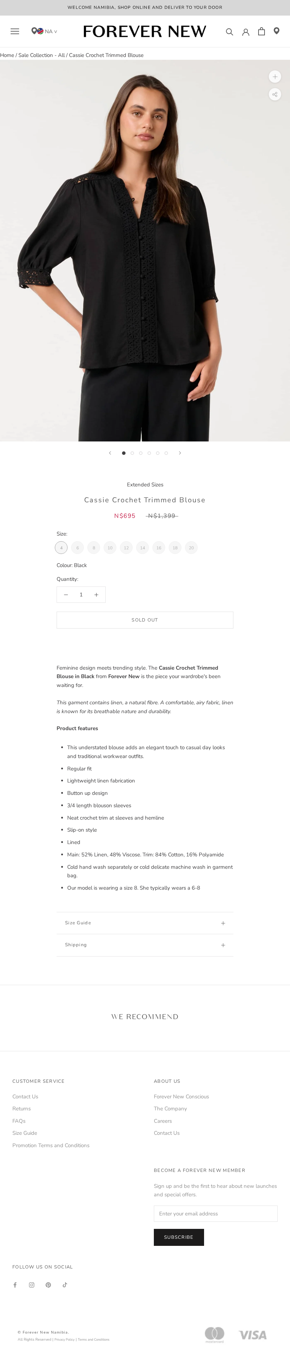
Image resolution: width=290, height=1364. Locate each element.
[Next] (180, 453)
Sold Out (145, 620)
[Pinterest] (48, 1284)
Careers (163, 1121)
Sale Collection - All (41, 55)
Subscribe (179, 1237)
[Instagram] (31, 1284)
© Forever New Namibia (43, 1332)
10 (110, 548)
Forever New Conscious (181, 1096)
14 (142, 548)
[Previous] (110, 453)
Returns (21, 1108)
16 (158, 548)
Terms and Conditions (94, 1339)
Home (7, 55)
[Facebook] (15, 1284)
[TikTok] (65, 1284)
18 (175, 548)
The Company (170, 1108)
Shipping (76, 945)
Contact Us (25, 1096)
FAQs (18, 1121)
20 (191, 548)
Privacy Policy (64, 1339)
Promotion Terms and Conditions (50, 1145)
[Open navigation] (15, 31)
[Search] (229, 31)
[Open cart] (261, 31)
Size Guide (78, 923)
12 (126, 548)
